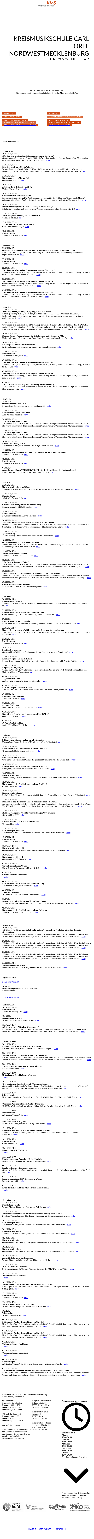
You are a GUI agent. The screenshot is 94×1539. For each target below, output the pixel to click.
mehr (48, 160)
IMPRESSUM (58, 1529)
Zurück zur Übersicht (10, 982)
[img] (47, 4)
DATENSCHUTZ (45, 1529)
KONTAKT (32, 1529)
